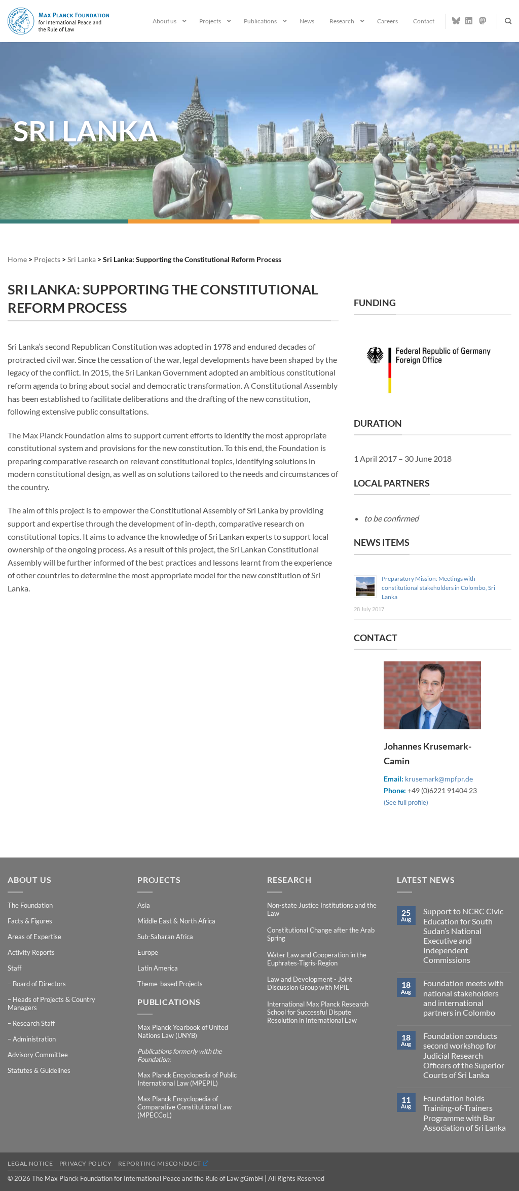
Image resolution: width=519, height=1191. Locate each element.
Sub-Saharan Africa (165, 937)
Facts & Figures (30, 921)
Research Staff (34, 1023)
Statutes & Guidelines (39, 1070)
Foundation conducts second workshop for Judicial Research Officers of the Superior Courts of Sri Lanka (463, 1055)
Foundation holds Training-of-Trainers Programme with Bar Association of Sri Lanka (464, 1112)
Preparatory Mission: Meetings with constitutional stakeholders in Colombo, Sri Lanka (438, 588)
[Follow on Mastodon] (483, 20)
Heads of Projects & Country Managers (51, 1003)
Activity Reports (31, 952)
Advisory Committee (38, 1055)
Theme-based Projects (170, 984)
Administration (34, 1039)
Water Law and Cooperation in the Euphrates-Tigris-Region (316, 959)
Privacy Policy (85, 1163)
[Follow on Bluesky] (456, 20)
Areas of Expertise (34, 937)
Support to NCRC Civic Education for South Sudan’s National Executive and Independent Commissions (463, 935)
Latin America (157, 968)
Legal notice (30, 1163)
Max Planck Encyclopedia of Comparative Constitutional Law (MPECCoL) (184, 1107)
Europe (147, 952)
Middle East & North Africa (176, 921)
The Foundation (30, 905)
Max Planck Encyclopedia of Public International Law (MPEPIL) (187, 1079)
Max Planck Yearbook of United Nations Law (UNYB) (182, 1031)
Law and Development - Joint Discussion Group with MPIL (309, 983)
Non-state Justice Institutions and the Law (322, 909)
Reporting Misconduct (159, 1163)
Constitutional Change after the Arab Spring (321, 934)
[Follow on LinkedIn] (469, 20)
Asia (143, 905)
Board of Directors (39, 984)
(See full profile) (406, 802)
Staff (14, 968)
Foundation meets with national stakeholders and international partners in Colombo (463, 997)
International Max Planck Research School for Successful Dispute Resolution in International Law (317, 1012)
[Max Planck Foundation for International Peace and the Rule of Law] (58, 21)
